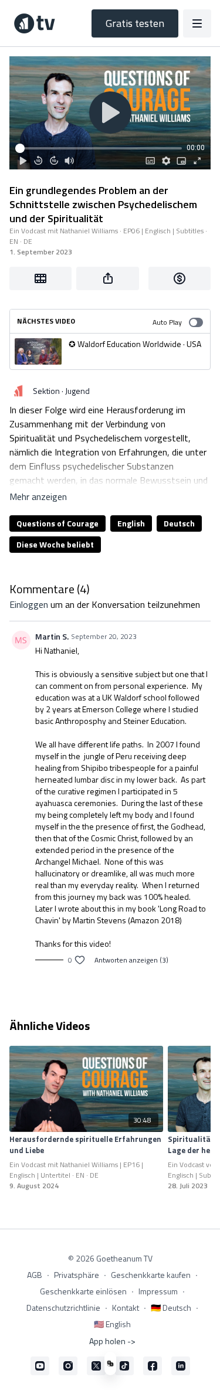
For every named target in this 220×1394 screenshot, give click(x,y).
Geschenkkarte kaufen (151, 1275)
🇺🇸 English (112, 1324)
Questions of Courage (57, 523)
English (131, 523)
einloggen (28, 604)
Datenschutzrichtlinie (63, 1307)
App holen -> (112, 1341)
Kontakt (125, 1307)
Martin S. (52, 636)
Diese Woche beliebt (55, 544)
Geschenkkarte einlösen (83, 1291)
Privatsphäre (76, 1275)
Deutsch (179, 523)
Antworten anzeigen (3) (131, 960)
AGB (34, 1275)
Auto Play (167, 322)
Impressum (158, 1291)
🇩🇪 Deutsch (171, 1307)
